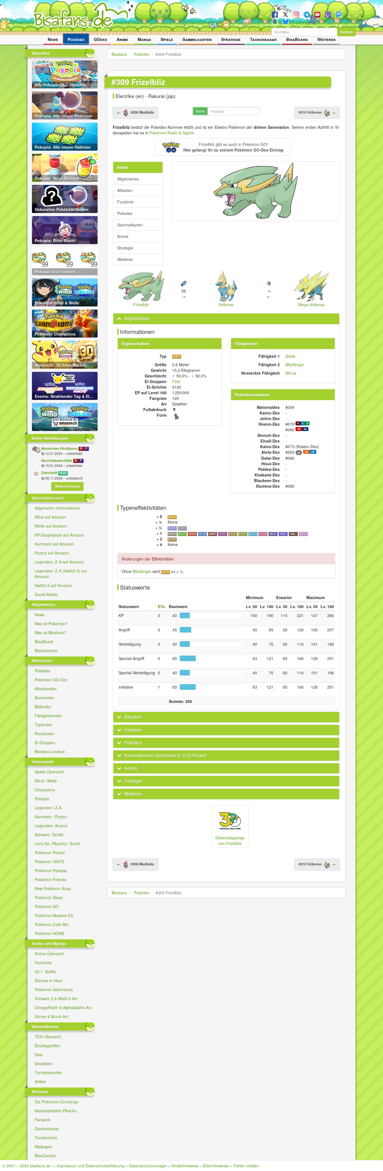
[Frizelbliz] (256, 191)
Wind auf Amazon (50, 517)
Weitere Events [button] (67, 486)
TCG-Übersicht (48, 1036)
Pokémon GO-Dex (51, 679)
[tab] (226, 318)
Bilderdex (43, 706)
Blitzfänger (294, 364)
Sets (39, 1054)
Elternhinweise (216, 1165)
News (53, 39)
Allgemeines (128, 179)
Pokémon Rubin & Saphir (171, 133)
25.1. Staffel (45, 971)
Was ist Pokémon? (51, 623)
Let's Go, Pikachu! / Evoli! (57, 843)
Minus (290, 373)
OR (299, 428)
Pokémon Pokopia (51, 870)
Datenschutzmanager (148, 1165)
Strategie (231, 39)
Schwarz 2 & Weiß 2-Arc (56, 998)
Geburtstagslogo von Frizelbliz (230, 840)
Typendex (43, 724)
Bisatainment (46, 650)
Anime (122, 39)
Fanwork (42, 1119)
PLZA (63, 473)
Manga (144, 39)
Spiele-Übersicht (49, 771)
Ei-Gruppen (45, 742)
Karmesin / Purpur (51, 816)
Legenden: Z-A (48, 807)
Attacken (125, 190)
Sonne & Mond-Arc (51, 1016)
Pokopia (42, 798)
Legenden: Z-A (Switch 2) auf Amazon (61, 573)
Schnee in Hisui (48, 980)
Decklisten (44, 1063)
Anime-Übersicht (49, 953)
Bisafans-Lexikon (50, 751)
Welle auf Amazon (51, 526)
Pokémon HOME (49, 933)
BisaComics (45, 1155)
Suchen (346, 32)
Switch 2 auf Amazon (53, 585)
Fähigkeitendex (48, 715)
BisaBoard (297, 39)
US (306, 451)
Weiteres (326, 39)
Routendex (44, 733)
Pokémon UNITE (49, 861)
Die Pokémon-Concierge (56, 1101)
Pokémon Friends (50, 879)
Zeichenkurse (47, 1128)
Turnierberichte (48, 1072)
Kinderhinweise (185, 1165)
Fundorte (125, 202)
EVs (161, 606)
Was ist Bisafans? (50, 632)
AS (305, 428)
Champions (45, 789)
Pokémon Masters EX (54, 915)
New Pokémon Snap (53, 888)
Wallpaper (43, 1146)
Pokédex (76, 39)
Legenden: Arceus (51, 825)
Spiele (167, 39)
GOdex (100, 39)
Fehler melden (246, 1165)
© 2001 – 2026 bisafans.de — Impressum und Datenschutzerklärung (63, 1165)
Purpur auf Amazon (52, 553)
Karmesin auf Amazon (54, 544)
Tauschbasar (263, 39)
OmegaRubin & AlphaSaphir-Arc (63, 1007)
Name (200, 111)
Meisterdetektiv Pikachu (56, 1110)
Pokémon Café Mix (51, 924)
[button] (223, 147)
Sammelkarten (197, 39)
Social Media (46, 594)
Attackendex (46, 688)
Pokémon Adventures (54, 989)
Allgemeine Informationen (57, 508)
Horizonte (43, 962)
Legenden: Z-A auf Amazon (59, 562)
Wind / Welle (46, 780)
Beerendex (44, 697)
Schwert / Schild (49, 834)
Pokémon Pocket (50, 852)
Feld (176, 381)
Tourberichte (46, 1137)
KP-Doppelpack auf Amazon (59, 535)
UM (313, 451)
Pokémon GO (47, 906)
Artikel (40, 1081)
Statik (290, 356)
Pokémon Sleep (49, 897)
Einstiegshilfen (47, 1045)
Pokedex (125, 213)
